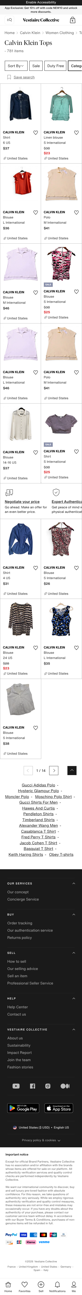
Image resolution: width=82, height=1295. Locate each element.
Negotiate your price (22, 501)
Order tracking (19, 923)
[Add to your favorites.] (35, 132)
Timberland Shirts (38, 820)
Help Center (17, 1007)
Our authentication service (30, 930)
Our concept (18, 892)
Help (11, 999)
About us (15, 1038)
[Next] (53, 770)
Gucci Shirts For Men (38, 802)
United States (49, 1266)
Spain (36, 1270)
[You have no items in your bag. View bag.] (72, 20)
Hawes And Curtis (38, 808)
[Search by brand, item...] (9, 20)
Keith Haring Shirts (26, 854)
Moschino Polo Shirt (53, 797)
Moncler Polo (17, 797)
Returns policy (19, 937)
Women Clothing (60, 32)
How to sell (16, 961)
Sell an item (17, 976)
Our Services (19, 884)
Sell (11, 953)
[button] (72, 20)
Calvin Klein (30, 32)
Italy (46, 1270)
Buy (10, 915)
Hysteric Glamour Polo (38, 791)
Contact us (16, 1014)
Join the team (19, 1059)
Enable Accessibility (41, 2)
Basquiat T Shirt (38, 849)
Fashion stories (20, 1067)
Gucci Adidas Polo (38, 785)
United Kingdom (28, 1266)
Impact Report (19, 1052)
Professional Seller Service (30, 983)
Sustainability (19, 1045)
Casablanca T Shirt (38, 831)
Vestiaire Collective (27, 1030)
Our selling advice (22, 968)
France (12, 1266)
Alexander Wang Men (38, 825)
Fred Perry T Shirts (38, 837)
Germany (65, 1266)
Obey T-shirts (61, 854)
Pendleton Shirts (38, 814)
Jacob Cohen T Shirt (38, 843)
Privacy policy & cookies (39, 1140)
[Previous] (28, 770)
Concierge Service (23, 899)
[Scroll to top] (72, 770)
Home (10, 32)
